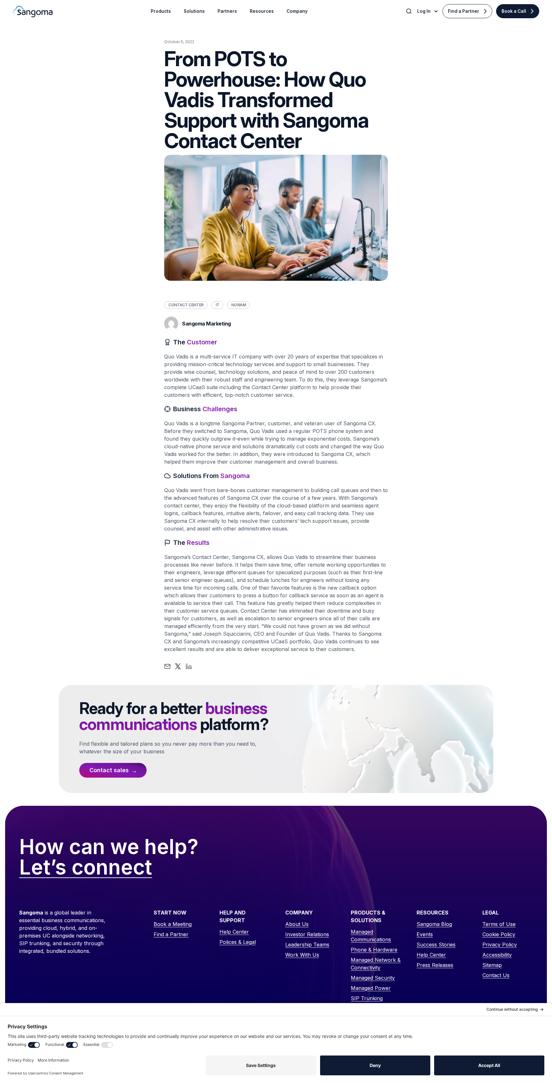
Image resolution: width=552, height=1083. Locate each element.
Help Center (234, 932)
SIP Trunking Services (367, 1002)
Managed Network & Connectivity (376, 964)
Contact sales (109, 770)
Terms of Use (499, 924)
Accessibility (497, 955)
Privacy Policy (499, 944)
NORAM (238, 304)
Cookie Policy (498, 934)
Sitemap (492, 965)
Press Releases (435, 965)
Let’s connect (85, 867)
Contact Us (496, 975)
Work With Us (302, 955)
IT (217, 304)
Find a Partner (463, 11)
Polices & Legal (237, 942)
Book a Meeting (173, 924)
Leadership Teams (307, 944)
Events (425, 934)
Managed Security (373, 978)
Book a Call (514, 11)
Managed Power (371, 988)
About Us (297, 924)
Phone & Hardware (374, 949)
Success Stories (436, 944)
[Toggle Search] (409, 11)
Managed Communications (371, 936)
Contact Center (185, 304)
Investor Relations (307, 934)
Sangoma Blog (434, 924)
